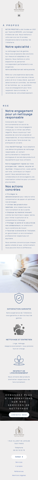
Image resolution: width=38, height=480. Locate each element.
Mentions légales (19, 475)
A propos (19, 466)
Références (19, 471)
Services (19, 462)
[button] (19, 15)
